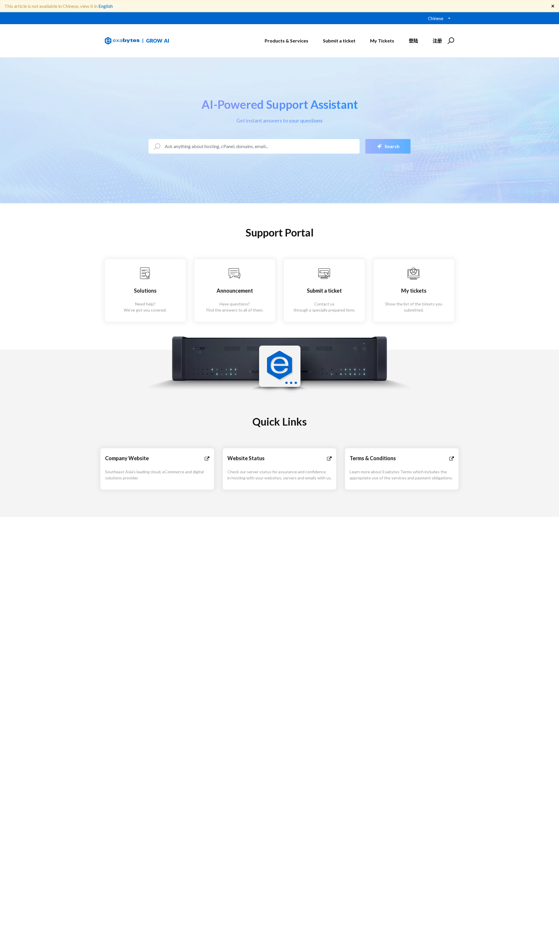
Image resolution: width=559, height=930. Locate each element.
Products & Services (286, 40)
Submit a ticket (339, 40)
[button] (450, 41)
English (105, 6)
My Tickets (382, 40)
